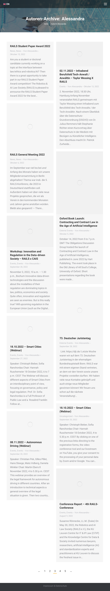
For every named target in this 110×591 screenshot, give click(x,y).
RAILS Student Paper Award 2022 (30, 46)
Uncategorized (66, 416)
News (12, 51)
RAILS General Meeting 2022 (27, 154)
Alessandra (73, 18)
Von (30, 51)
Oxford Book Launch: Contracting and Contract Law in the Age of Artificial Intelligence (79, 222)
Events (63, 86)
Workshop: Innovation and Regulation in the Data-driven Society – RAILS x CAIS (27, 255)
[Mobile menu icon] (105, 4)
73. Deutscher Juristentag (75, 338)
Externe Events (66, 230)
